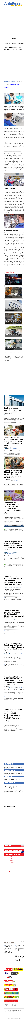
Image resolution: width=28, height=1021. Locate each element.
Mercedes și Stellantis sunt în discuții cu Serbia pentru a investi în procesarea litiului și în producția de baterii (13, 680)
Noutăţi (9, 480)
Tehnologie (10, 587)
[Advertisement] (14, 21)
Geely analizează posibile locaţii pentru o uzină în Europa (14, 410)
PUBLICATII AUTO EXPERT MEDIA (13, 850)
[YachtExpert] (7, 973)
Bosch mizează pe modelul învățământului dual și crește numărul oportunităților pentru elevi (13, 441)
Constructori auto (7, 414)
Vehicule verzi (12, 653)
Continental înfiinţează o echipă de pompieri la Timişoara (18, 357)
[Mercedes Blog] (10, 1005)
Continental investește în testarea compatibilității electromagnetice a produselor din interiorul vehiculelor (13, 714)
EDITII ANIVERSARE (9, 867)
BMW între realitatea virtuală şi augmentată (12, 352)
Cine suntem (8, 846)
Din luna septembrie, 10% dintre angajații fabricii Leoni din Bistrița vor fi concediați (14, 613)
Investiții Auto (14, 414)
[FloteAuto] (8, 969)
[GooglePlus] (7, 94)
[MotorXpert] (18, 969)
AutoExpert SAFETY (9, 862)
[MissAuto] (9, 977)
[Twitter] (6, 94)
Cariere (5, 448)
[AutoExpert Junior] (9, 981)
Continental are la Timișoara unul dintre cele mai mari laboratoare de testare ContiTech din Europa (13, 580)
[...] (6, 792)
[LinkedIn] (11, 94)
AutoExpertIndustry (14, 1018)
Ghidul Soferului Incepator (10, 869)
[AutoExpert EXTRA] (11, 1001)
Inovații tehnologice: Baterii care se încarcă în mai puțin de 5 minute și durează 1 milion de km (14, 647)
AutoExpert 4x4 (8, 864)
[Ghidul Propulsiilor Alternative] (11, 993)
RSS (20, 1018)
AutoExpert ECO (8, 858)
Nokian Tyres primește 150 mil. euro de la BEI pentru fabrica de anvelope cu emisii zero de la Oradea (13, 474)
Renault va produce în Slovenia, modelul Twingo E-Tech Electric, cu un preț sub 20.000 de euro (13, 545)
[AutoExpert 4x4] (10, 985)
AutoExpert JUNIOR (9, 856)
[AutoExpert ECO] (11, 997)
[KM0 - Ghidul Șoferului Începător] (15, 973)
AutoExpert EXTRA (9, 860)
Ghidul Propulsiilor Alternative (11, 871)
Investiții (6, 43)
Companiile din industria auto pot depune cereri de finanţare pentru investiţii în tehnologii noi (13, 507)
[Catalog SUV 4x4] (11, 989)
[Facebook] (4, 94)
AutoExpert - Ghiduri (9, 873)
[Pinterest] (9, 94)
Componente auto (7, 619)
